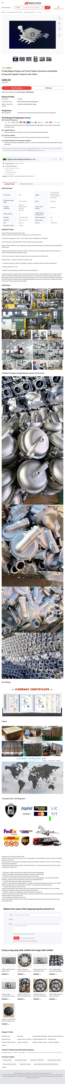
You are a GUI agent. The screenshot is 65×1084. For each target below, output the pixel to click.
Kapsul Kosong (6, 1036)
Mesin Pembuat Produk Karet (55, 1036)
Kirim (16, 938)
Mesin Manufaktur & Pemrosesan (15, 12)
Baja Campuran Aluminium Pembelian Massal (46, 1064)
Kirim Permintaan (16, 88)
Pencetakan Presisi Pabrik (37, 1060)
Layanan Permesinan (22, 1042)
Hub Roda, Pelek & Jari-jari (8, 1042)
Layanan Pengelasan (53, 1042)
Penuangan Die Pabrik (21, 1060)
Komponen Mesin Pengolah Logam (40, 1036)
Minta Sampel (30, 92)
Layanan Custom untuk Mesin (24, 1039)
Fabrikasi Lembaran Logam (39, 1042)
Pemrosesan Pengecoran (9, 1064)
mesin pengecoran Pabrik (54, 1060)
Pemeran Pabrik (7, 1060)
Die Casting (39, 12)
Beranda (4, 12)
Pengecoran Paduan (25, 1064)
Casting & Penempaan (29, 12)
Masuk (4, 176)
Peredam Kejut (52, 1039)
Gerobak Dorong (6, 1039)
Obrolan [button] (49, 88)
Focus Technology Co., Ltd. (28, 1073)
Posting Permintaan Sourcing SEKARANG (25, 941)
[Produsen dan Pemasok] (32, 3)
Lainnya (4, 1045)
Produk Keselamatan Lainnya (40, 1039)
